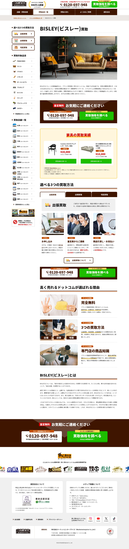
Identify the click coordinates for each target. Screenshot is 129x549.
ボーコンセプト (22, 82)
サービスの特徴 (87, 298)
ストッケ (20, 98)
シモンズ (20, 77)
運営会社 (107, 12)
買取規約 (40, 519)
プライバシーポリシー (56, 519)
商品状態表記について (55, 168)
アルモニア (20, 87)
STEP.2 (71, 238)
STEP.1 (45, 238)
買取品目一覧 (43, 12)
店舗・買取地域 (22, 12)
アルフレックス (22, 103)
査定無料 (59, 105)
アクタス (20, 72)
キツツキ (20, 93)
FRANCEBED (21, 61)
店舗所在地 (28, 519)
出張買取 (23, 33)
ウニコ (19, 66)
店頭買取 (23, 40)
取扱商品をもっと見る (22, 114)
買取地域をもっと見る (22, 204)
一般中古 (64, 149)
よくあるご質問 (85, 12)
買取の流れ (64, 12)
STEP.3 (97, 238)
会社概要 (17, 519)
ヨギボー (20, 108)
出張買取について (79, 260)
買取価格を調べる (61, 161)
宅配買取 (23, 47)
